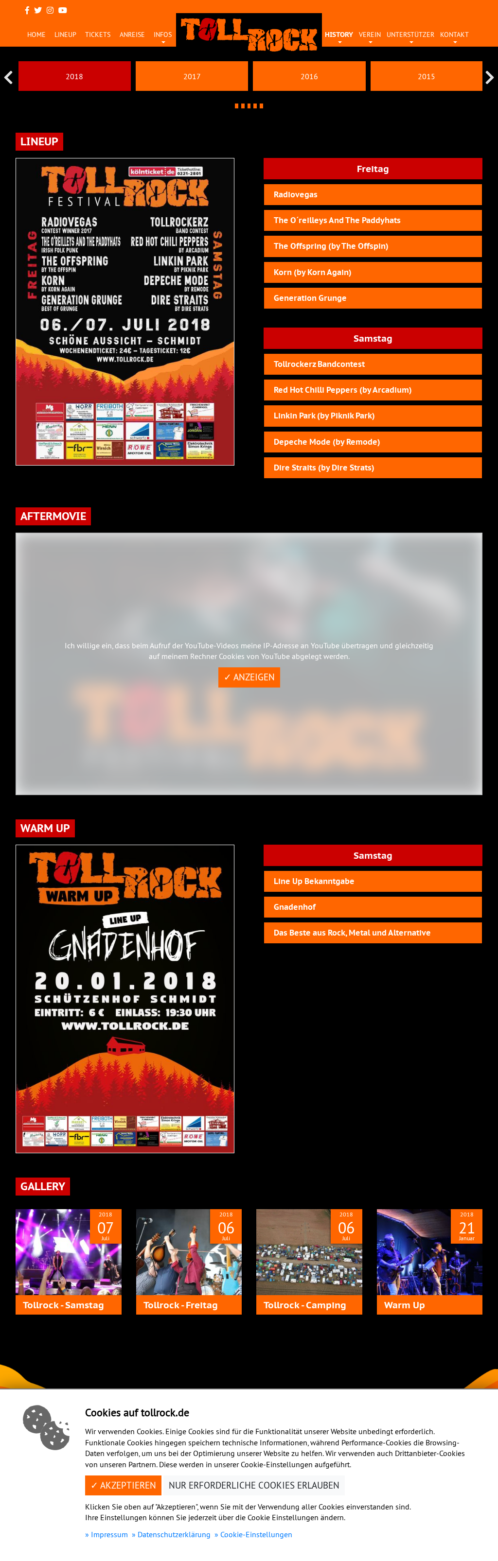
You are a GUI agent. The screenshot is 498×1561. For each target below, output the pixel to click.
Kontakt (454, 34)
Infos (163, 34)
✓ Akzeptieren (123, 1485)
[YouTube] (63, 10)
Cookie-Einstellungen (256, 1534)
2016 (309, 76)
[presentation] (8, 77)
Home (36, 34)
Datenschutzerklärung (174, 1534)
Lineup (65, 34)
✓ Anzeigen (249, 677)
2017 (192, 76)
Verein (370, 34)
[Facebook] (27, 10)
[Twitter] (38, 10)
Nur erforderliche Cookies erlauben (254, 1485)
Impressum (109, 1534)
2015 (426, 76)
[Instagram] (50, 10)
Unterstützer (410, 34)
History (339, 34)
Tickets (97, 34)
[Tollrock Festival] (249, 34)
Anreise (132, 34)
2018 (74, 76)
